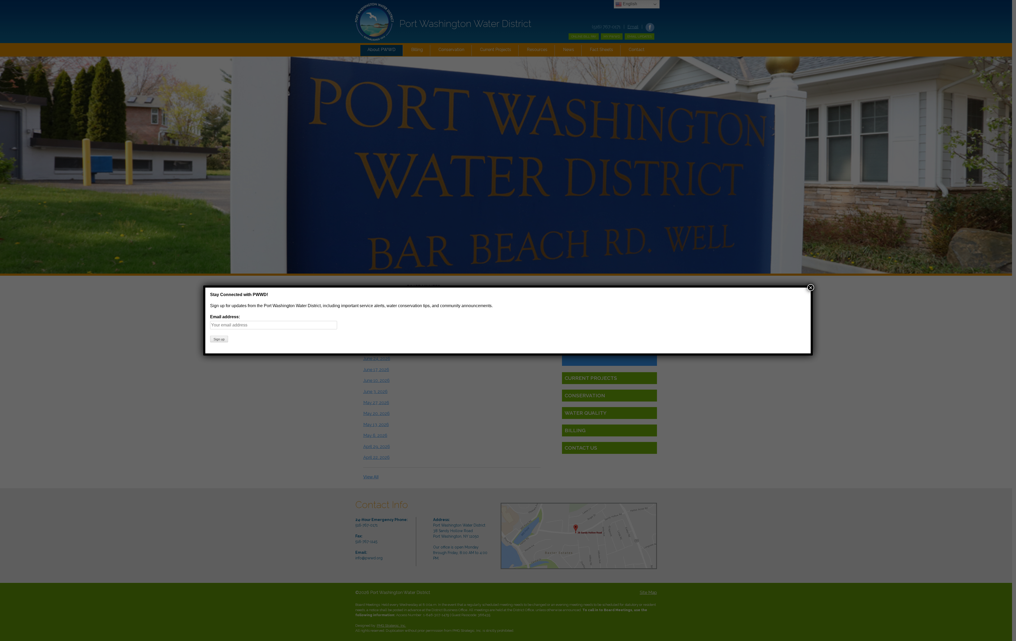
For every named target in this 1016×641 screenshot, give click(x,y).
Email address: (225, 317)
